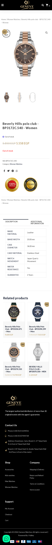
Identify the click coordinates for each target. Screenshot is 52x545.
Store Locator (35, 490)
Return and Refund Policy (36, 476)
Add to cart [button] (14, 318)
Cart (6, 520)
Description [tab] (11, 221)
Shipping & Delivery (37, 470)
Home (3, 19)
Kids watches (10, 475)
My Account (9, 509)
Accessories (9, 470)
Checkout (8, 514)
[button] (46, 32)
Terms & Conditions (37, 484)
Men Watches (10, 481)
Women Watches (13, 19)
